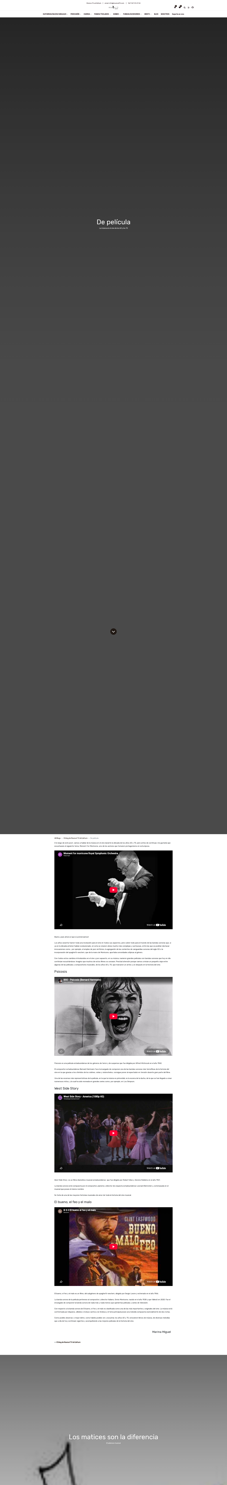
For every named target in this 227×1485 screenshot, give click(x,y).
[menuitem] (156, 14)
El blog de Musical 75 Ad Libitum (76, 838)
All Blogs (57, 838)
